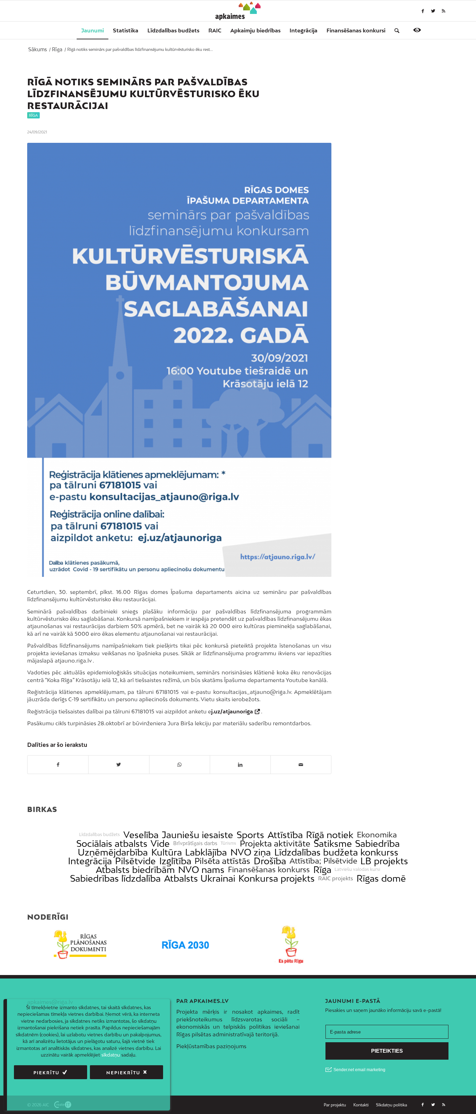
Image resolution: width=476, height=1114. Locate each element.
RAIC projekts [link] (335, 878)
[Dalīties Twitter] (119, 765)
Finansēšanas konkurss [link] (269, 869)
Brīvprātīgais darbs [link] (195, 843)
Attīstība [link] (285, 834)
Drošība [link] (270, 861)
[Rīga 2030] (185, 944)
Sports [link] (250, 834)
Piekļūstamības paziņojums (211, 1046)
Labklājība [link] (206, 852)
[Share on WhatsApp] (179, 765)
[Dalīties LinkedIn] (240, 765)
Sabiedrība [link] (377, 843)
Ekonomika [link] (377, 834)
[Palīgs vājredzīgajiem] (417, 30)
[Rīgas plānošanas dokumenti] (80, 944)
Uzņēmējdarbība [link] (113, 852)
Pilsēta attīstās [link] (222, 861)
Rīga (33, 115)
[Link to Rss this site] (443, 11)
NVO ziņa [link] (250, 852)
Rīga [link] (322, 869)
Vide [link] (160, 843)
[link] (356, 30)
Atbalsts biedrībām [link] (135, 869)
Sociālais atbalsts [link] (111, 843)
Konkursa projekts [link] (276, 878)
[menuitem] (92, 30)
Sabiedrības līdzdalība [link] (115, 878)
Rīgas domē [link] (381, 878)
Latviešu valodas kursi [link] (357, 869)
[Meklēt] (394, 30)
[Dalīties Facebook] (58, 765)
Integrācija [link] (90, 861)
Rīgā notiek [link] (329, 834)
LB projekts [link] (384, 861)
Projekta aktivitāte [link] (275, 844)
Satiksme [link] (333, 843)
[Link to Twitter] (433, 11)
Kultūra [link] (166, 852)
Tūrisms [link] (228, 843)
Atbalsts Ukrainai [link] (199, 878)
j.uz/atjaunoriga (232, 711)
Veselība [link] (141, 834)
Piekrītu (46, 1072)
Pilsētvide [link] (135, 861)
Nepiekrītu (123, 1072)
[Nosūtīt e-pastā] (301, 765)
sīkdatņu (110, 1055)
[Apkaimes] (238, 10)
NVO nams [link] (201, 869)
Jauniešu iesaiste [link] (197, 834)
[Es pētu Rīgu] (290, 944)
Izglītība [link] (175, 861)
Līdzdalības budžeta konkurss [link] (336, 852)
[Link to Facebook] (422, 11)
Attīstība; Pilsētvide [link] (323, 861)
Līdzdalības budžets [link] (99, 835)
